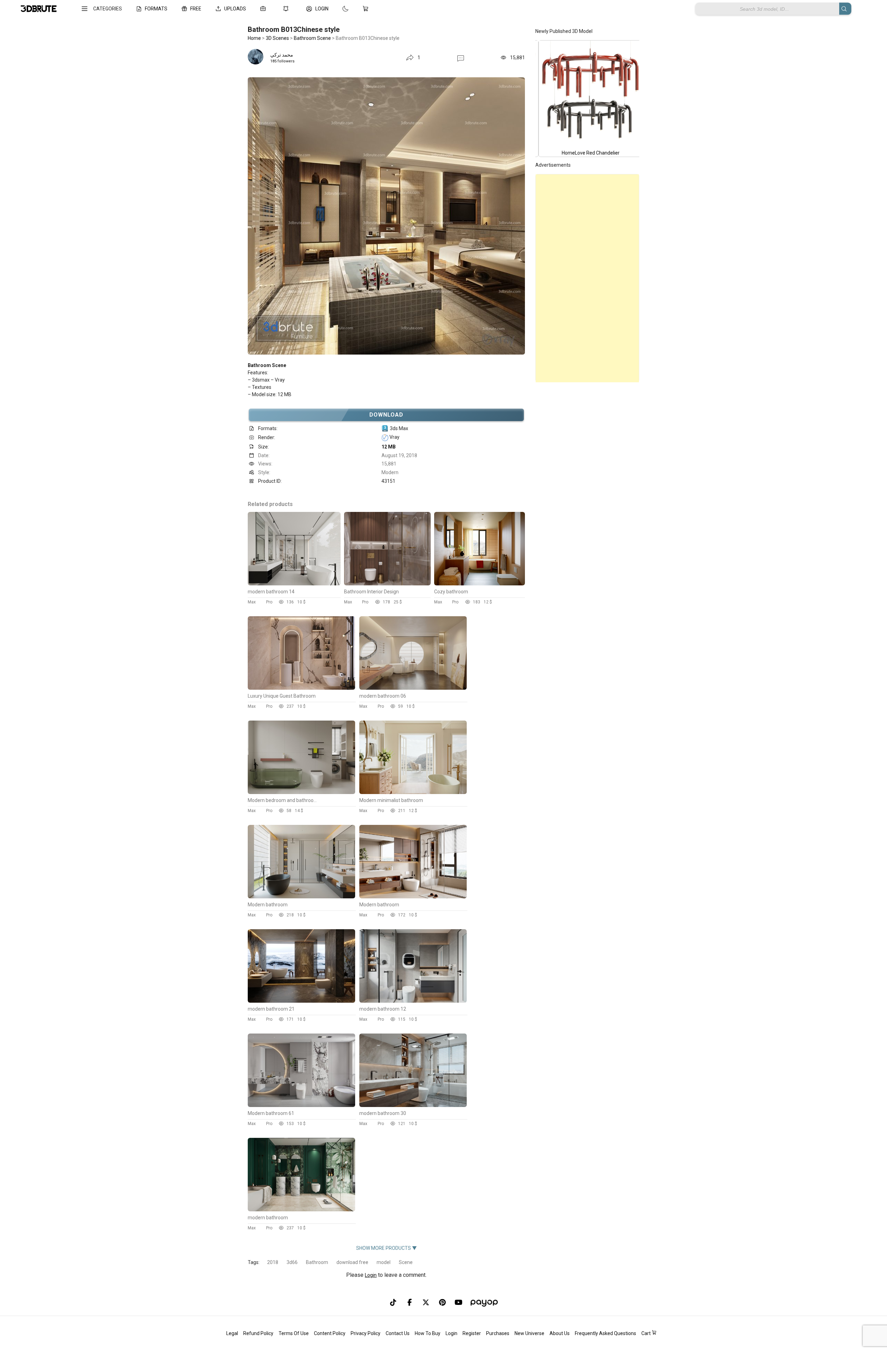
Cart (646, 1333)
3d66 (292, 1262)
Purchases (497, 1333)
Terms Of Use (294, 1333)
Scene (406, 1262)
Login (371, 1275)
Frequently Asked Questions (605, 1333)
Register (472, 1333)
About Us (560, 1333)
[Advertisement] (587, 278)
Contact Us (398, 1333)
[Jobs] (264, 9)
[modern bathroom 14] (294, 583)
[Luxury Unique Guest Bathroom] (301, 688)
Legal (232, 1333)
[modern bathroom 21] (301, 1001)
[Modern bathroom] (301, 896)
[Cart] (366, 9)
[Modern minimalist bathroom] (413, 792)
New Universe (529, 1333)
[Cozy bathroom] (479, 583)
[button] (460, 58)
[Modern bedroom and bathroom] (301, 792)
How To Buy (427, 1333)
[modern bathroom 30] (413, 1105)
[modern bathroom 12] (413, 1001)
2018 (272, 1262)
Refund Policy (258, 1333)
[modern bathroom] (301, 1209)
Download (386, 414)
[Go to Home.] (38, 8)
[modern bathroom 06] (413, 688)
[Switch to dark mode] (338, 9)
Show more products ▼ (386, 1248)
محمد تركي (281, 55)
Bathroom (317, 1262)
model (383, 1262)
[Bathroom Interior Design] (387, 583)
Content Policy (329, 1333)
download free (352, 1262)
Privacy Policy (365, 1333)
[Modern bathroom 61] (301, 1105)
